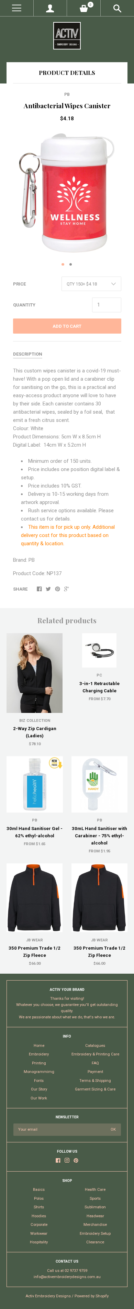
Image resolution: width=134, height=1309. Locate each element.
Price (19, 284)
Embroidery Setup (95, 1233)
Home (39, 1045)
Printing (39, 1063)
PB (67, 94)
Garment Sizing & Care (95, 1089)
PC (99, 675)
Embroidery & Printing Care (95, 1054)
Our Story (39, 1089)
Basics (39, 1189)
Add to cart (67, 326)
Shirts (39, 1207)
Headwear (95, 1216)
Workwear (38, 1233)
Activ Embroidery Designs (48, 1296)
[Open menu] (16, 8)
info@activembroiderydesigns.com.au (67, 1277)
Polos (39, 1198)
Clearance (95, 1242)
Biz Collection (34, 720)
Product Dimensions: (36, 437)
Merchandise (95, 1224)
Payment (95, 1072)
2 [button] (70, 264)
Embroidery (39, 1054)
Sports (95, 1198)
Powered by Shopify (92, 1296)
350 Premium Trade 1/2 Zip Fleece (34, 952)
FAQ (95, 1063)
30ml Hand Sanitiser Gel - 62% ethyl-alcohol (35, 832)
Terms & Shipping (95, 1080)
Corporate (39, 1224)
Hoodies (39, 1216)
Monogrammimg (39, 1072)
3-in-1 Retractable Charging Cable (99, 687)
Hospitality (39, 1242)
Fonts (39, 1080)
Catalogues (95, 1045)
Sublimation (95, 1207)
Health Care (95, 1189)
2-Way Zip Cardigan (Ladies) (34, 732)
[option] (66, 193)
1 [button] (63, 264)
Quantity (24, 304)
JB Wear (34, 940)
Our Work (39, 1098)
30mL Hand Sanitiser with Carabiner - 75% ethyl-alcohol (99, 836)
